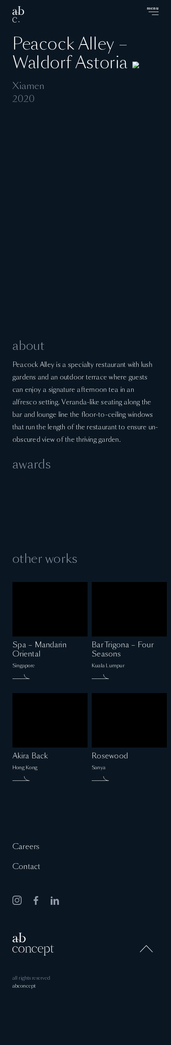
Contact (26, 867)
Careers (25, 847)
